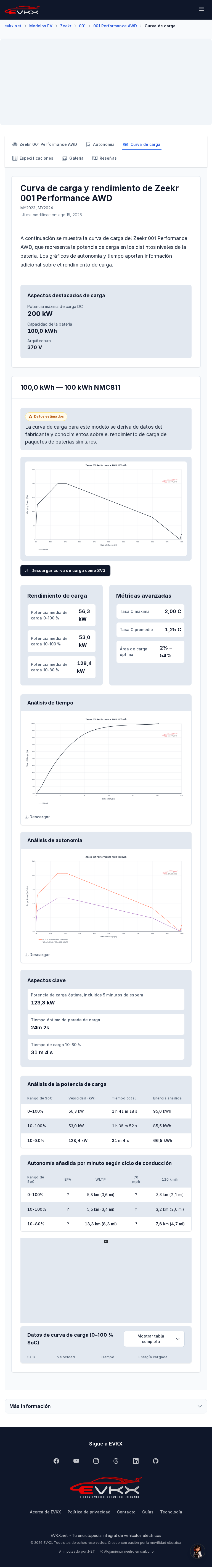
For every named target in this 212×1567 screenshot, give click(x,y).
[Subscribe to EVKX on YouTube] (76, 1461)
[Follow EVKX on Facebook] (56, 1461)
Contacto (126, 1512)
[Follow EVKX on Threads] (116, 1461)
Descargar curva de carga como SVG (68, 570)
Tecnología (171, 1512)
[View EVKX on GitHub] (155, 1461)
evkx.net (13, 25)
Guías (147, 1512)
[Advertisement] (106, 82)
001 (82, 25)
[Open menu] (201, 9)
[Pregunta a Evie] (197, 1551)
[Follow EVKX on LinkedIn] (135, 1461)
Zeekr (65, 25)
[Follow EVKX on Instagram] (96, 1461)
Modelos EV (40, 25)
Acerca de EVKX (45, 1512)
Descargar (40, 816)
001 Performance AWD (115, 25)
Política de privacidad (89, 1512)
